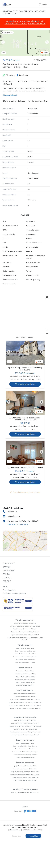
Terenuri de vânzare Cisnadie (25, 679)
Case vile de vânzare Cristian (25, 662)
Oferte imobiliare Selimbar (14, 101)
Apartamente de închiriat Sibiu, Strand (25, 735)
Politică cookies (9, 590)
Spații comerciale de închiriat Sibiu (25, 769)
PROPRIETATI (9, 564)
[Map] (25, 315)
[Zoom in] (47, 330)
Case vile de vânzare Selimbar (25, 651)
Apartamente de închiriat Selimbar (25, 729)
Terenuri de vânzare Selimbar (25, 677)
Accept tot (33, 836)
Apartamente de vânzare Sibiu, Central (25, 635)
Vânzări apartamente (25, 620)
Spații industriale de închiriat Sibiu (25, 780)
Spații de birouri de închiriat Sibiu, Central (25, 772)
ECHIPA (6, 574)
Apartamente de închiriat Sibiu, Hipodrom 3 (25, 732)
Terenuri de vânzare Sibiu (25, 671)
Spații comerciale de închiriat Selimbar (25, 777)
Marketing (38, 830)
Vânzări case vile (25, 645)
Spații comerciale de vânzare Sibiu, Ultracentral (25, 702)
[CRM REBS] (29, 811)
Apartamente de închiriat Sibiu (25, 720)
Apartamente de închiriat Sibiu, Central (25, 723)
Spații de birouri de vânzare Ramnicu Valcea (25, 708)
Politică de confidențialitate (14, 594)
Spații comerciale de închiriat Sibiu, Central (25, 774)
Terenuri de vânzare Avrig (25, 685)
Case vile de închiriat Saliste (25, 758)
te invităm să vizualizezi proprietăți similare (25, 23)
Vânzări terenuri (25, 668)
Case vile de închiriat (25, 740)
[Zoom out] (47, 333)
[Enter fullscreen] (47, 297)
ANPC (5, 587)
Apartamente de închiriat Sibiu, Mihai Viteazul (25, 726)
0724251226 (12, 511)
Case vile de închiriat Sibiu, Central (25, 746)
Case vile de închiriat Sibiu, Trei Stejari (25, 752)
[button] (3, 42)
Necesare (14, 830)
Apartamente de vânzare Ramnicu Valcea (25, 626)
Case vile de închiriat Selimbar (25, 749)
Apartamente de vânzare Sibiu (25, 623)
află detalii (30, 825)
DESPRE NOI (8, 571)
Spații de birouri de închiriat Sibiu (25, 766)
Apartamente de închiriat (25, 717)
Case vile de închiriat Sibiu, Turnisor (25, 755)
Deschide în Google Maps (18, 524)
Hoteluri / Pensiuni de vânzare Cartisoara (25, 792)
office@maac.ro (14, 516)
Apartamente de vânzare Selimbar (25, 629)
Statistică (26, 830)
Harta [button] (45, 53)
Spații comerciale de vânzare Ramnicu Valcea (25, 705)
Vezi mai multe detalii (25, 384)
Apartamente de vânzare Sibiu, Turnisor (25, 632)
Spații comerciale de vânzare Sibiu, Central (25, 699)
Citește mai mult (10, 95)
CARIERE (7, 581)
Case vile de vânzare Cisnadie (25, 660)
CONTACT (7, 578)
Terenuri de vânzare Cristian (25, 682)
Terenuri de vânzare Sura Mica (25, 674)
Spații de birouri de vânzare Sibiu (25, 696)
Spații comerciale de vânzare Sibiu (25, 694)
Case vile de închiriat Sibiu (25, 743)
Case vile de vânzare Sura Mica (25, 654)
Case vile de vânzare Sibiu (25, 648)
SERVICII (7, 567)
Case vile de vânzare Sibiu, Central (25, 657)
